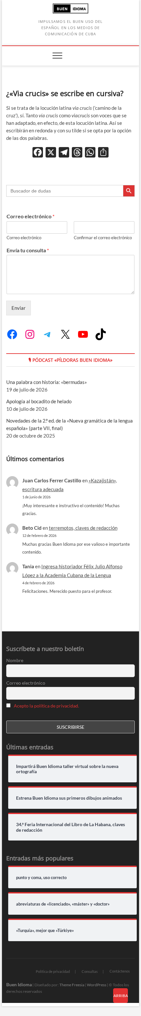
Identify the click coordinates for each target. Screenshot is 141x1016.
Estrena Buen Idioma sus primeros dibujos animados (69, 798)
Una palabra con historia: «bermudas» (46, 382)
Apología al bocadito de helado (38, 401)
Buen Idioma (19, 984)
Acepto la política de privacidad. (46, 705)
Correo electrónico (30, 216)
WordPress (96, 984)
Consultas (90, 971)
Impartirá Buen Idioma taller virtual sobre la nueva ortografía (67, 769)
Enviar (18, 308)
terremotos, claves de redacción (83, 528)
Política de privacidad (53, 971)
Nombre (14, 660)
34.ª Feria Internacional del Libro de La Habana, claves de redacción (70, 827)
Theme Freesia (71, 984)
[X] (50, 153)
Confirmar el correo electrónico (103, 237)
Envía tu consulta (28, 250)
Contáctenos (120, 971)
